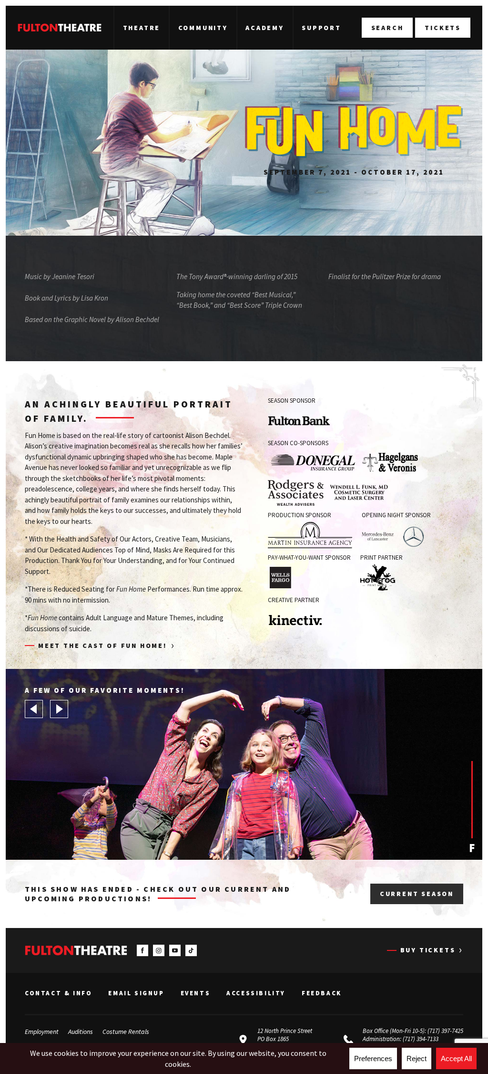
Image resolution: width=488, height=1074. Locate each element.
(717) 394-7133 (420, 1039)
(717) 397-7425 (445, 1031)
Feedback (322, 993)
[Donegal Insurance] (312, 462)
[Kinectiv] (306, 620)
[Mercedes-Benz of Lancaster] (393, 535)
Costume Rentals (125, 1031)
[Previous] (34, 709)
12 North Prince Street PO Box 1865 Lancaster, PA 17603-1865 (288, 1039)
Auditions (80, 1031)
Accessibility (255, 993)
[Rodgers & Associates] (296, 493)
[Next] (59, 709)
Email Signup (136, 993)
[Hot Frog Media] (377, 577)
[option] (244, 764)
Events (196, 993)
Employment (42, 1031)
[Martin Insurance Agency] (310, 535)
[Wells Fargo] (280, 577)
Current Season (417, 893)
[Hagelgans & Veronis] (390, 462)
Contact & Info (58, 993)
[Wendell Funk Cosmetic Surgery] (358, 493)
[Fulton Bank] (299, 420)
